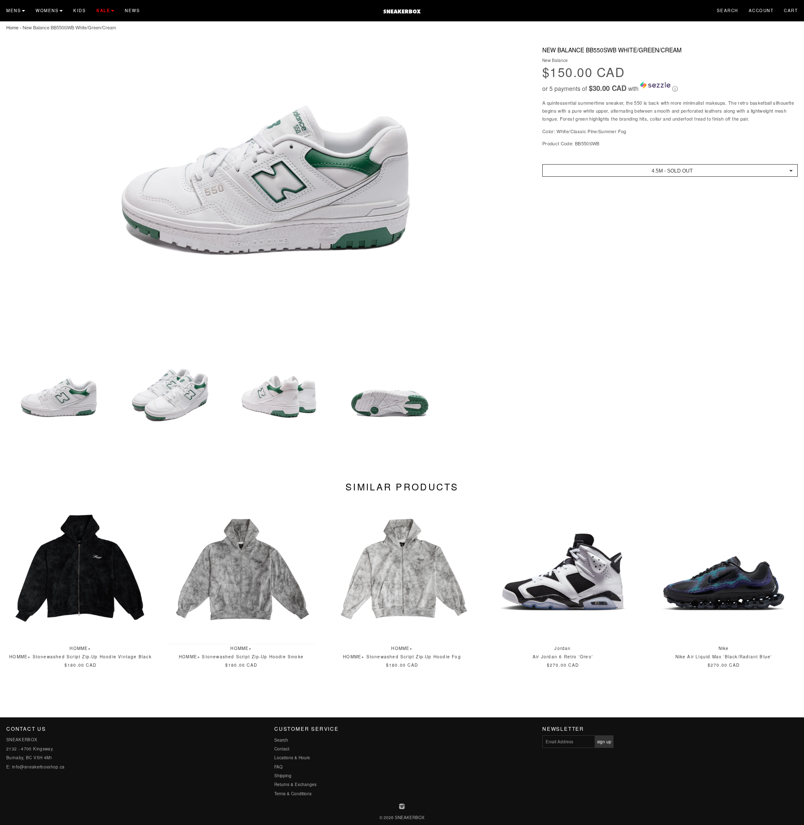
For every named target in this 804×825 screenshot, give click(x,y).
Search (727, 10)
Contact (281, 749)
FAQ (278, 767)
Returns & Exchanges (295, 784)
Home (12, 27)
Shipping (282, 776)
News (132, 10)
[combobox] (670, 170)
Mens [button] (13, 10)
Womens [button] (47, 10)
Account (761, 10)
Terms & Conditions (293, 794)
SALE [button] (103, 10)
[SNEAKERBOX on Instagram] (402, 807)
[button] (670, 87)
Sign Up (604, 742)
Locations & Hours (292, 758)
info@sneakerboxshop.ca (38, 767)
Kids (79, 10)
